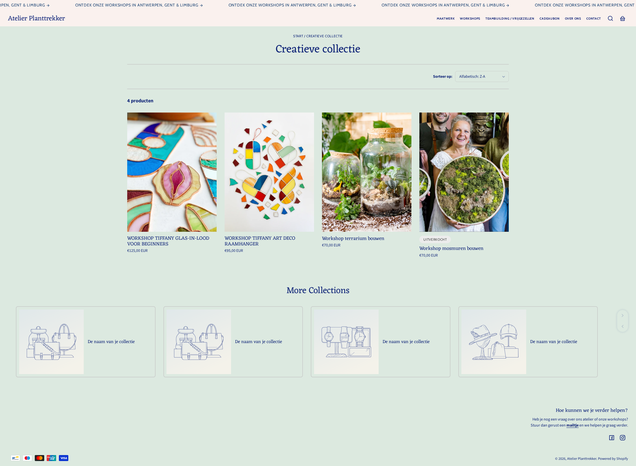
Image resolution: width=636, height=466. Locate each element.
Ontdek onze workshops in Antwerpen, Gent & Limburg (127, 5)
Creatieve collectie (324, 36)
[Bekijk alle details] (172, 172)
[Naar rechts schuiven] (622, 315)
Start (298, 36)
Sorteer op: (442, 76)
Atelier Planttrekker (581, 458)
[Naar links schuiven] (622, 326)
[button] (610, 18)
